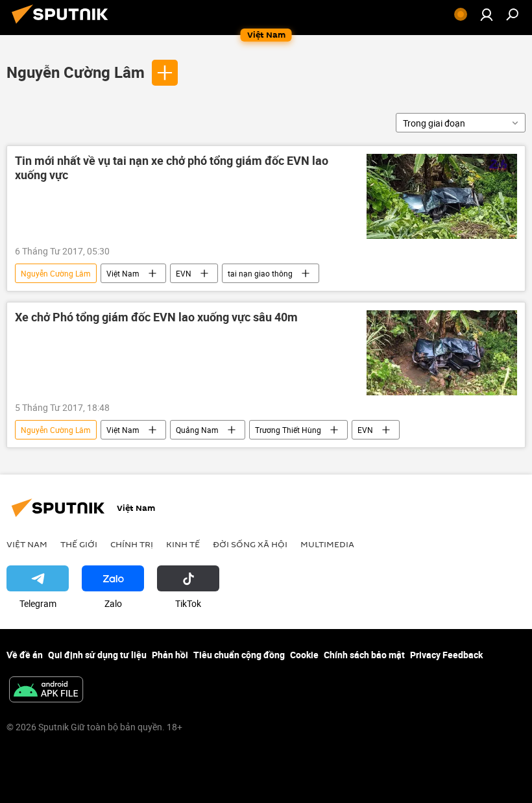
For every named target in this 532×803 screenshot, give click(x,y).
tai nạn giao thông (260, 273)
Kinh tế (183, 544)
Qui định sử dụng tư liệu (97, 655)
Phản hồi (170, 655)
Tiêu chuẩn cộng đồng (239, 655)
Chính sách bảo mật (364, 655)
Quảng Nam (197, 430)
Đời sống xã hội (250, 544)
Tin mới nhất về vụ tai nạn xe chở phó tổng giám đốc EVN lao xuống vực (171, 168)
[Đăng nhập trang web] (487, 14)
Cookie (304, 655)
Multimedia (327, 544)
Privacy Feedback (446, 655)
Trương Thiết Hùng (288, 430)
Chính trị (131, 544)
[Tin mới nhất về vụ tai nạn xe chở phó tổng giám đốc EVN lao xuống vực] (442, 196)
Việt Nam (122, 273)
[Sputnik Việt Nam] (63, 25)
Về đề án (24, 655)
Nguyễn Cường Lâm (75, 72)
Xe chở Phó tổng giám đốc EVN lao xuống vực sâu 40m (156, 317)
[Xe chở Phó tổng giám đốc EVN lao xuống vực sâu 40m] (442, 352)
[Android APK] (46, 690)
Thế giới (78, 544)
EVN (183, 273)
